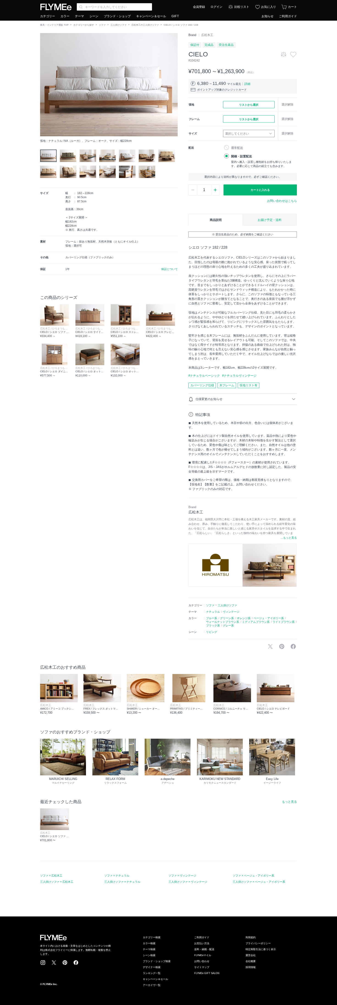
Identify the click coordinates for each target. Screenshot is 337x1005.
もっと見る (289, 801)
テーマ (79, 16)
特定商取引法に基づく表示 (261, 949)
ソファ (102, 25)
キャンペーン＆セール (151, 16)
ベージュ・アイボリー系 (269, 618)
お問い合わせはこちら (282, 200)
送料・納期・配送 (204, 949)
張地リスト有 (248, 385)
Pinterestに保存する (281, 646)
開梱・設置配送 (241, 156)
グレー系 (228, 625)
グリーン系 (227, 618)
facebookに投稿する (293, 646)
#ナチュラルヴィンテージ (239, 375)
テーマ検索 (149, 949)
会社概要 (251, 961)
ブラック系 (213, 625)
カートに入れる (260, 190)
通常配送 (237, 148)
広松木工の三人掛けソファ (145, 25)
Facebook (76, 962)
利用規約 (251, 937)
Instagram (43, 962)
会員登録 (199, 6)
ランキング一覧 (151, 973)
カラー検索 (149, 943)
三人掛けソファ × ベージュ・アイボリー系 (259, 881)
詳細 (247, 84)
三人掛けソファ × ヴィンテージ (187, 881)
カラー (65, 16)
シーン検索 (149, 955)
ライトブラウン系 (284, 622)
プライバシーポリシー (258, 943)
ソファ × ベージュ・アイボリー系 (253, 875)
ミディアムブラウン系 (256, 622)
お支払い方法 (201, 943)
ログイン (216, 6)
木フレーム (226, 385)
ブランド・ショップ (117, 16)
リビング (211, 632)
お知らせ (267, 16)
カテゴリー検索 (151, 937)
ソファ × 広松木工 (51, 875)
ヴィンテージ (231, 611)
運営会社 (251, 955)
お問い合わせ (201, 961)
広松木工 (207, 35)
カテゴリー (47, 16)
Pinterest (65, 962)
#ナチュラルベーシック (204, 375)
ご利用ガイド (288, 16)
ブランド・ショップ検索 (157, 961)
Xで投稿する (270, 646)
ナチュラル (213, 611)
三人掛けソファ (118, 25)
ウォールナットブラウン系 (222, 622)
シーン (93, 16)
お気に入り (268, 6)
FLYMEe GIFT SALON (206, 973)
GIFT (175, 16)
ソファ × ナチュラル (116, 875)
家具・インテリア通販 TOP (54, 25)
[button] (43, 84)
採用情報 (251, 967)
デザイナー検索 (151, 967)
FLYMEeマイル (202, 955)
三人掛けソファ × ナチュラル (122, 881)
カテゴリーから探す (83, 25)
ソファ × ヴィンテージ (182, 875)
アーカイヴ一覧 (151, 985)
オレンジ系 (244, 618)
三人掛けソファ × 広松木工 (56, 881)
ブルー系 (211, 618)
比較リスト (241, 6)
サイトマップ (201, 967)
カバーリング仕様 (202, 385)
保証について (169, 269)
